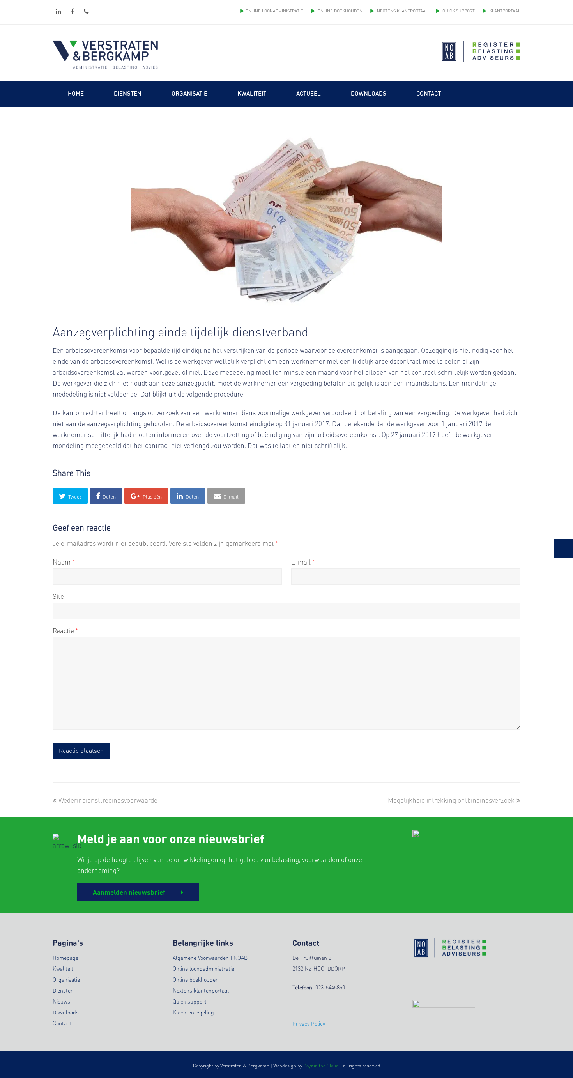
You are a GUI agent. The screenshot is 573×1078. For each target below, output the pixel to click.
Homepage (65, 957)
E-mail (303, 562)
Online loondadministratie (203, 968)
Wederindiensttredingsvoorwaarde (107, 800)
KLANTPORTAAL (504, 11)
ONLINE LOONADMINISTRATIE (274, 11)
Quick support (190, 1001)
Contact (62, 1023)
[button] (70, 496)
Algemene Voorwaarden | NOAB (210, 957)
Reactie (65, 630)
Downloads (66, 1012)
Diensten (63, 990)
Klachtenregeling (193, 1012)
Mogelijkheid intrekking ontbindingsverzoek (451, 800)
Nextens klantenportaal (201, 990)
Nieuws (61, 1001)
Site (58, 596)
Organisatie (66, 979)
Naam (63, 562)
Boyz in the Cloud (321, 1066)
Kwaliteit (63, 968)
